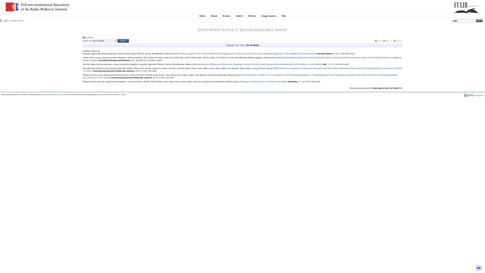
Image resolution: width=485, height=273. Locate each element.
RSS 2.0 (399, 40)
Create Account (16, 20)
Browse (226, 16)
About (214, 16)
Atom (379, 40)
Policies (252, 16)
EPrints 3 (19, 94)
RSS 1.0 (389, 40)
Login (5, 20)
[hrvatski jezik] (453, 20)
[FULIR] (421, 6)
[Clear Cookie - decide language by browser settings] (456, 20)
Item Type (239, 45)
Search (239, 16)
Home (202, 16)
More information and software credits (111, 94)
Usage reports (268, 16)
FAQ (284, 16)
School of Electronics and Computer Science (57, 94)
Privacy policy (479, 95)
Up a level (88, 37)
